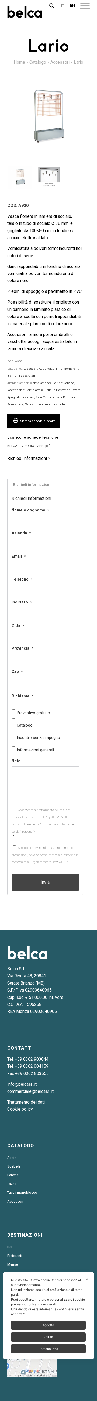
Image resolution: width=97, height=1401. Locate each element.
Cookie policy (20, 1109)
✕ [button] (87, 1279)
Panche (13, 1175)
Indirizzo (22, 602)
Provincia (22, 648)
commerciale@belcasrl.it (30, 1091)
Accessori (60, 62)
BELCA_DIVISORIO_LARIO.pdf (28, 446)
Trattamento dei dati (26, 1102)
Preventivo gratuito (33, 712)
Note (16, 760)
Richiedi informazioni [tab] (31, 485)
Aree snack (15, 404)
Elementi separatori (21, 376)
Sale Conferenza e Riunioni (55, 397)
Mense (12, 1264)
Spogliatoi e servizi (20, 397)
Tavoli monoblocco (22, 1192)
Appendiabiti (48, 369)
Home (19, 62)
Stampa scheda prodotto (37, 421)
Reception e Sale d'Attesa (25, 390)
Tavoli (11, 1184)
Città (18, 625)
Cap (17, 671)
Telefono (22, 579)
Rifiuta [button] (48, 1337)
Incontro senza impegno (38, 737)
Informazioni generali (35, 750)
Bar (9, 1247)
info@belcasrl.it (22, 1084)
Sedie (11, 1158)
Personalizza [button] (48, 1349)
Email (19, 556)
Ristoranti (14, 1256)
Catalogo (37, 62)
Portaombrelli (68, 369)
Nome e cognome (30, 510)
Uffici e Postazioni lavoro (63, 390)
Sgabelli (13, 1166)
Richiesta (22, 696)
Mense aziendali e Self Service (52, 383)
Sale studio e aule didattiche (45, 404)
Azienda (21, 533)
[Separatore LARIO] (48, 118)
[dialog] (48, 1315)
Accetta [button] (48, 1325)
